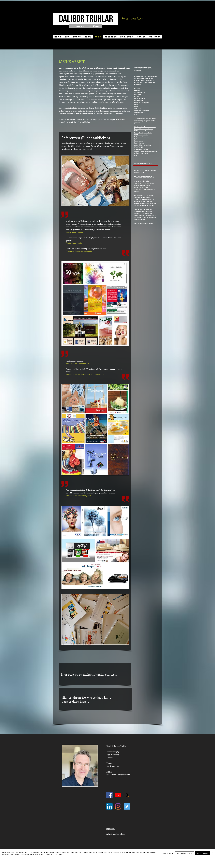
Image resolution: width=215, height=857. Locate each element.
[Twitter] (127, 806)
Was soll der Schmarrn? (54, 854)
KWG (135, 139)
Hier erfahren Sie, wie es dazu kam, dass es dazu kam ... (87, 699)
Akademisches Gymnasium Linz (145, 127)
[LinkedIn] (109, 806)
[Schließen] (212, 853)
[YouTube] (118, 795)
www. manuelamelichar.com (143, 223)
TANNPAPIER (138, 147)
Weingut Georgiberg (141, 153)
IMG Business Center (141, 135)
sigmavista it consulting (142, 145)
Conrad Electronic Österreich (143, 129)
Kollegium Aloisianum (141, 137)
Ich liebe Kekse (202, 853)
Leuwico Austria (139, 141)
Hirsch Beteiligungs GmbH (143, 133)
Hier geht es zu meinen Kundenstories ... (89, 674)
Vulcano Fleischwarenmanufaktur (145, 151)
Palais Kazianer (139, 143)
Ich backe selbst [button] (167, 853)
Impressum (110, 829)
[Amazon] (127, 795)
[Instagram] (118, 806)
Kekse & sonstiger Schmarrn (116, 834)
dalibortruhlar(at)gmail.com (118, 774)
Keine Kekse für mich (184, 853)
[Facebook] (109, 795)
